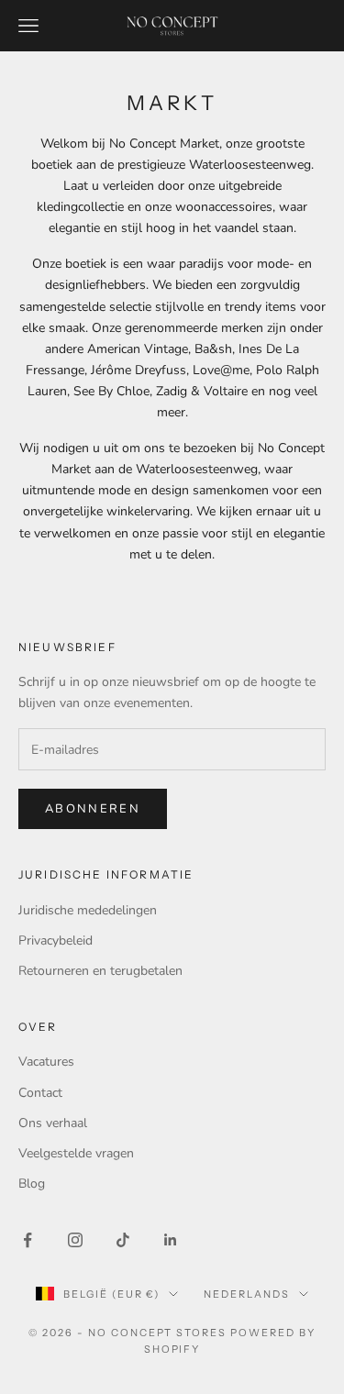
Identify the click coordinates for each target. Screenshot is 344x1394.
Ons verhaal (52, 1123)
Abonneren (92, 809)
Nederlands (247, 1294)
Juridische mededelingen (87, 910)
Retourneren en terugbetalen (100, 970)
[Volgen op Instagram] (75, 1240)
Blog (31, 1183)
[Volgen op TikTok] (123, 1240)
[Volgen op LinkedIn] (170, 1240)
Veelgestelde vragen (76, 1153)
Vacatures (46, 1061)
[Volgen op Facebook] (27, 1240)
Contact (40, 1092)
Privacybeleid (55, 940)
